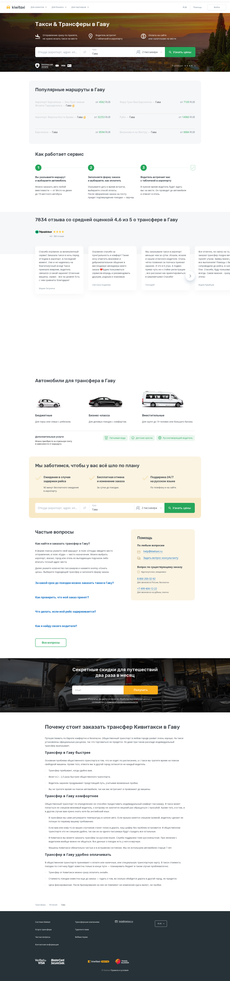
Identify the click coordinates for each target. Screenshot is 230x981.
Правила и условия (119, 970)
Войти (217, 7)
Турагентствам (82, 929)
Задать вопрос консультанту (160, 558)
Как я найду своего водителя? (56, 626)
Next (190, 276)
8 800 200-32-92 (146, 578)
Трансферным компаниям (87, 922)
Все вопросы (51, 642)
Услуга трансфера (43, 929)
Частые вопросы (42, 937)
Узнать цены (181, 52)
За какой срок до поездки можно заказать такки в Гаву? (74, 583)
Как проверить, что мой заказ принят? (62, 597)
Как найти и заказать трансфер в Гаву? (62, 543)
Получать (141, 690)
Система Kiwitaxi (42, 922)
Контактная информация (47, 944)
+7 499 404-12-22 (147, 588)
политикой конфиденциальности (122, 702)
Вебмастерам (81, 937)
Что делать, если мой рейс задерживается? (65, 611)
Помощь (197, 7)
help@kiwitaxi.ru (153, 551)
